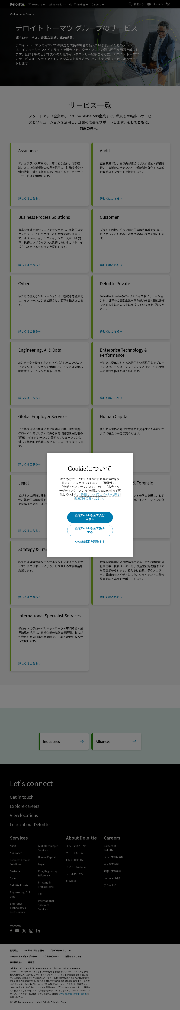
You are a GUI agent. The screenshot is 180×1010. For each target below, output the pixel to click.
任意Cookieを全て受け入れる (90, 517)
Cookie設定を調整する (90, 541)
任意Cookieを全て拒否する (90, 530)
